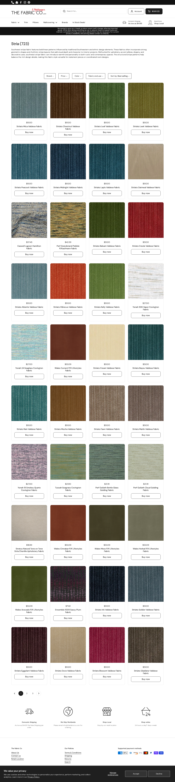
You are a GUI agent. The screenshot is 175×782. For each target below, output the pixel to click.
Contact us (16, 756)
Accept (136, 774)
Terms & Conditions (73, 752)
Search (68, 762)
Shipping (68, 756)
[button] (153, 11)
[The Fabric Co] (28, 11)
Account (138, 11)
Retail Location (17, 759)
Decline (159, 774)
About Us (15, 752)
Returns (68, 759)
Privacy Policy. (34, 777)
